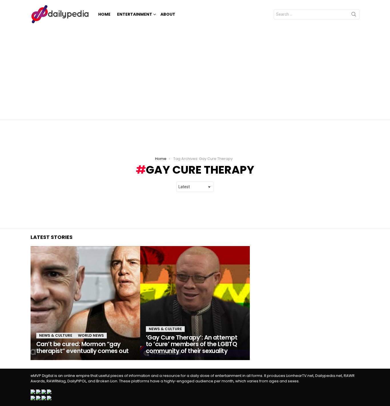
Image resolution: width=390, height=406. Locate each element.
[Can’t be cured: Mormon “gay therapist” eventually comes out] (85, 303)
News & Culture (55, 335)
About (167, 14)
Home (104, 14)
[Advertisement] (195, 71)
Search (353, 15)
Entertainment (134, 14)
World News (91, 335)
